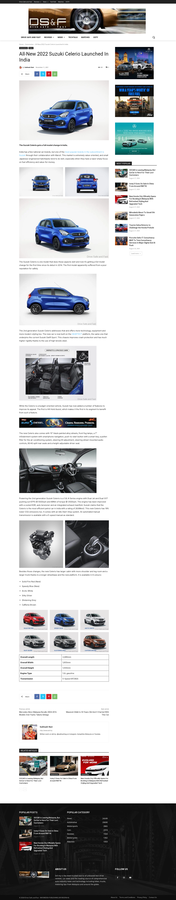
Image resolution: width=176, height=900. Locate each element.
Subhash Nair (29, 67)
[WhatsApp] (54, 73)
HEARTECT (77, 334)
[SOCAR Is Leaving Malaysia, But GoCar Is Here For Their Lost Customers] (33, 766)
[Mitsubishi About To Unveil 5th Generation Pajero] (121, 215)
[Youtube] (130, 877)
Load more (135, 253)
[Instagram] (123, 877)
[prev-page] (20, 789)
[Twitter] (42, 73)
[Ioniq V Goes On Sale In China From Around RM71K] (64, 766)
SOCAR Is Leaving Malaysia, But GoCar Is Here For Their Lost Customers (31, 780)
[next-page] (25, 789)
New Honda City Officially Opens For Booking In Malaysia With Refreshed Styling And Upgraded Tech (94, 780)
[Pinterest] (48, 73)
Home (21, 44)
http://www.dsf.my (46, 730)
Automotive (29, 44)
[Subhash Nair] (21, 67)
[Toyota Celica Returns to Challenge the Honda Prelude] (121, 228)
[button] (154, 37)
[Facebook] (37, 73)
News (31, 48)
